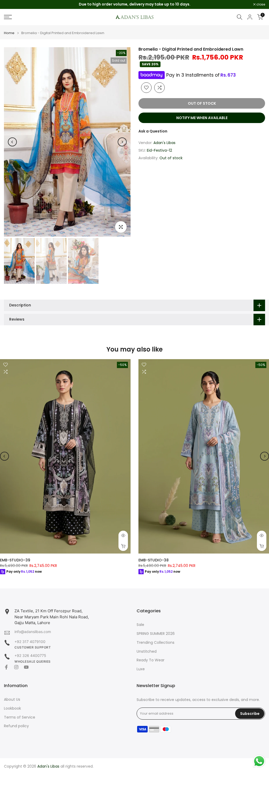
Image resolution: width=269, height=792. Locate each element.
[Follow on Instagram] (16, 667)
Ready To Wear (150, 660)
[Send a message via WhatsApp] (259, 761)
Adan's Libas (164, 142)
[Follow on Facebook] (6, 667)
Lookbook (12, 708)
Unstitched (147, 651)
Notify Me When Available (201, 117)
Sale (140, 624)
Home (9, 33)
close (11, 4)
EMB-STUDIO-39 (15, 560)
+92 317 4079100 (29, 641)
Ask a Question (152, 131)
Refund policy (16, 726)
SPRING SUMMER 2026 (156, 633)
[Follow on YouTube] (26, 667)
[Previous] (12, 141)
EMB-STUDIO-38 (153, 560)
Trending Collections (155, 642)
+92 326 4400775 (30, 655)
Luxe (141, 669)
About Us (12, 699)
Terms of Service (19, 717)
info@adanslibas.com (32, 631)
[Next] (122, 141)
